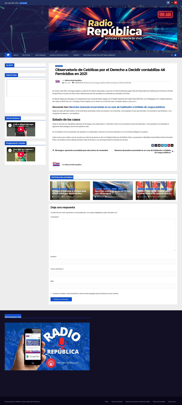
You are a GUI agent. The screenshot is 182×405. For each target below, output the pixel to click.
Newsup (28, 401)
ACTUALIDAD (56, 188)
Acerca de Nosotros (59, 55)
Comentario (55, 217)
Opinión (114, 188)
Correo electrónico (57, 269)
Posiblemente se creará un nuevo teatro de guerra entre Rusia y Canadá (154, 193)
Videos (76, 55)
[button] (172, 55)
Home (106, 401)
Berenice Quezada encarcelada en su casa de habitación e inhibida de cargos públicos (117, 107)
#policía (103, 83)
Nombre (54, 256)
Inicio (16, 55)
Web (52, 281)
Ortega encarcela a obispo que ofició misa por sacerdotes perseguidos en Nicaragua (69, 193)
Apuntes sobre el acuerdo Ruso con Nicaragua (112, 192)
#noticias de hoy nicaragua (92, 83)
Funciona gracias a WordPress (13, 401)
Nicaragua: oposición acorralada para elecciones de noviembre (81, 150)
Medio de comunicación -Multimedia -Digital (138, 401)
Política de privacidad (159, 401)
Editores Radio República (73, 80)
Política (71, 188)
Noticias (27, 55)
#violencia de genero (112, 83)
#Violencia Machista (125, 83)
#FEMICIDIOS (78, 83)
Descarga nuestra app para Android (99, 55)
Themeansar (36, 401)
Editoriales (40, 55)
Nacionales (59, 65)
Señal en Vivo (172, 401)
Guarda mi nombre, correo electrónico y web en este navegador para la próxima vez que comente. (85, 293)
